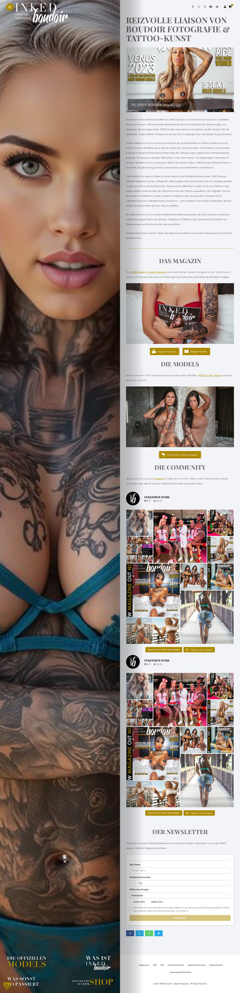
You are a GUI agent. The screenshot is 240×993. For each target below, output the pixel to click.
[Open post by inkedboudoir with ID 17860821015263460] (180, 536)
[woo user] (225, 7)
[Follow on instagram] (205, 6)
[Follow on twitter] (198, 6)
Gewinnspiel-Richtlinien (180, 972)
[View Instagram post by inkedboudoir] (149, 533)
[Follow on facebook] (193, 6)
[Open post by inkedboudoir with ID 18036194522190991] (139, 550)
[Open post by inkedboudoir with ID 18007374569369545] (220, 550)
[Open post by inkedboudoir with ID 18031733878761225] (193, 576)
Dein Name (134, 864)
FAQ (162, 964)
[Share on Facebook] (130, 933)
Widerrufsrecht (216, 964)
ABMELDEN (157, 902)
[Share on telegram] (158, 933)
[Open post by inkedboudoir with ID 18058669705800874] (220, 523)
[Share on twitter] (140, 933)
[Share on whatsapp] (149, 933)
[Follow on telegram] (217, 6)
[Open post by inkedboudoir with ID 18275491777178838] (139, 630)
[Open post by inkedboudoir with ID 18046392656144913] (139, 523)
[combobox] (133, 883)
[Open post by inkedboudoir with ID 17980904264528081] (220, 576)
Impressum (144, 964)
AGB (155, 964)
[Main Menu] (9, 7)
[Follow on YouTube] (210, 6)
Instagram (159, 478)
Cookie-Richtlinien (176, 964)
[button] (180, 79)
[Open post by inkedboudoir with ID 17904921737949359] (153, 590)
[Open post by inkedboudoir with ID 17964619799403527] (207, 617)
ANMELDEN (139, 902)
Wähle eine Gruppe (139, 889)
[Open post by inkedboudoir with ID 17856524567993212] (166, 630)
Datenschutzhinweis (197, 964)
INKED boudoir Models (210, 375)
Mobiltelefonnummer (140, 877)
